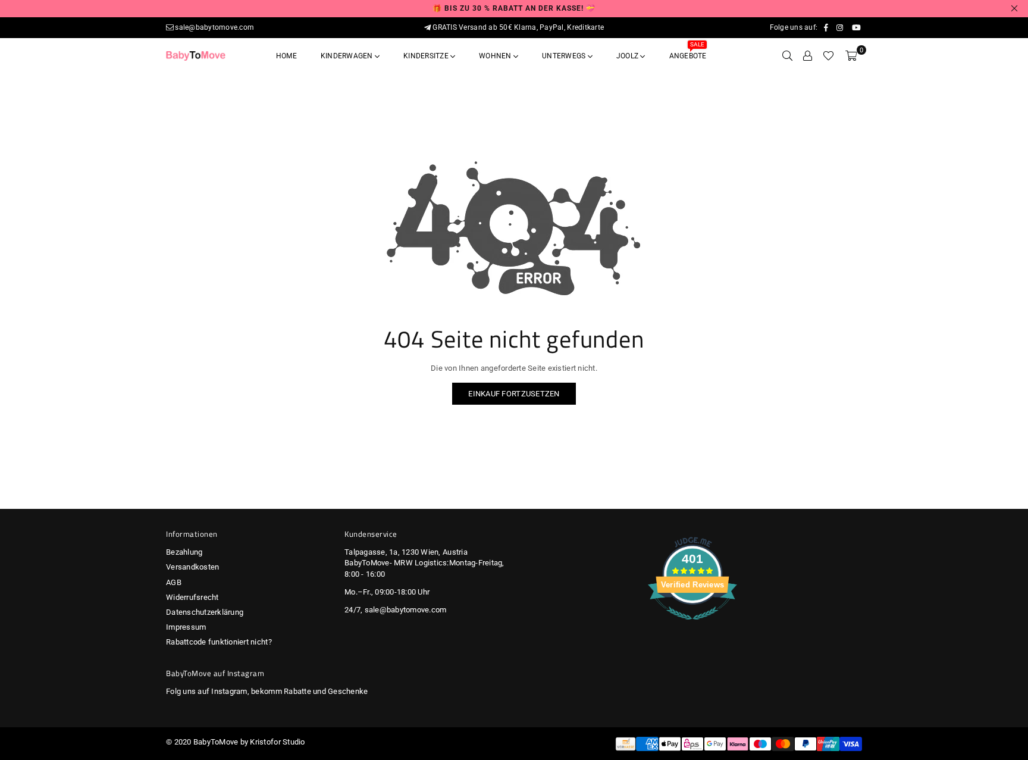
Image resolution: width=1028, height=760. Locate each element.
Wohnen (496, 56)
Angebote (688, 52)
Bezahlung (184, 552)
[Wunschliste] (828, 56)
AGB (173, 582)
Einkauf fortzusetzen (513, 393)
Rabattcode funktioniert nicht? (219, 641)
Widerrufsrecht (192, 597)
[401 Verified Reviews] (692, 626)
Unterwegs (564, 56)
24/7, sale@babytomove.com (395, 609)
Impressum (186, 627)
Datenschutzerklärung (204, 612)
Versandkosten (192, 566)
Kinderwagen (348, 56)
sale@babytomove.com (214, 27)
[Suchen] (787, 56)
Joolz (628, 56)
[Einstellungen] (807, 56)
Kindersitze (426, 56)
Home (286, 56)
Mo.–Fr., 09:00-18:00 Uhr (387, 591)
